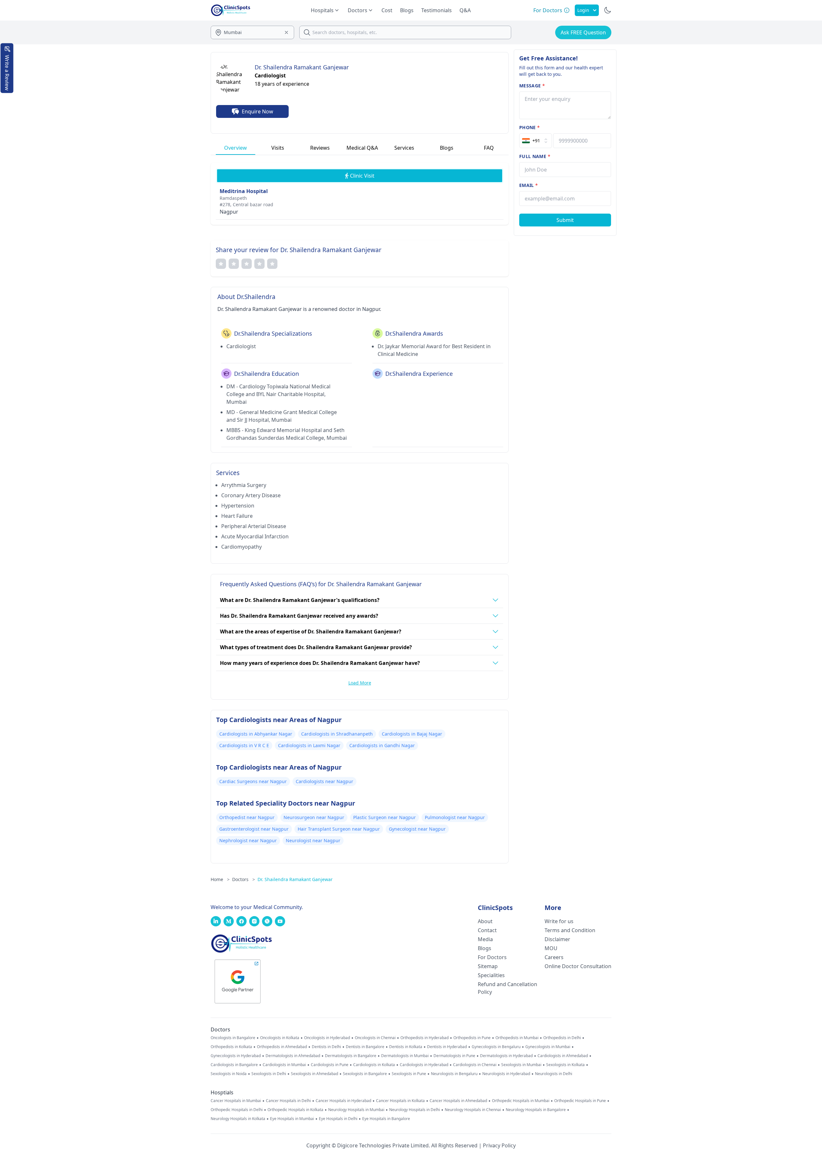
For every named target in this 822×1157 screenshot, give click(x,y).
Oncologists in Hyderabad (327, 1037)
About (485, 921)
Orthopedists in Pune (472, 1037)
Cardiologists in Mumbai (284, 1064)
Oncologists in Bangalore (233, 1037)
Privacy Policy (499, 1145)
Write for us (559, 921)
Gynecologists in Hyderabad (236, 1055)
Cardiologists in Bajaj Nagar (412, 734)
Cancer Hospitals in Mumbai (236, 1100)
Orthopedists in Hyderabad (424, 1037)
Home (220, 879)
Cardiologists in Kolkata (374, 1064)
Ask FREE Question (583, 32)
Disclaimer (557, 939)
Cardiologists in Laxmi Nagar (309, 745)
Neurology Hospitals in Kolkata (238, 1118)
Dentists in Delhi (326, 1046)
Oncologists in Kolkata (279, 1037)
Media (485, 939)
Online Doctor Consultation (578, 966)
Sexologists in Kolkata (565, 1064)
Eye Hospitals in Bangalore (386, 1118)
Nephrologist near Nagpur (248, 840)
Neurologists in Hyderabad (506, 1073)
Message (532, 86)
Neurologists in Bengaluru (454, 1073)
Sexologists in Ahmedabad (314, 1073)
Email (528, 185)
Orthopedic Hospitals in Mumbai (520, 1100)
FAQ (489, 147)
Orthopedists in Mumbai (516, 1037)
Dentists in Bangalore (365, 1046)
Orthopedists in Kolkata (231, 1046)
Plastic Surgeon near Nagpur (384, 817)
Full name (534, 156)
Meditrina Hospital (244, 191)
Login (583, 10)
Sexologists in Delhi (268, 1073)
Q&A (465, 10)
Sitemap (488, 966)
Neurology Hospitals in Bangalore (536, 1109)
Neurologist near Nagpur (313, 840)
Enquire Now (257, 111)
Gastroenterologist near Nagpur (254, 829)
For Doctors (492, 957)
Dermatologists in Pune (454, 1055)
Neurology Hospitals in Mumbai (356, 1109)
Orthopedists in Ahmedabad (282, 1046)
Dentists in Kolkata (405, 1046)
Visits (277, 147)
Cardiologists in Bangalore (234, 1064)
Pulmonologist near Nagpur (455, 817)
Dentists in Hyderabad (447, 1046)
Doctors (243, 879)
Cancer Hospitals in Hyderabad (343, 1100)
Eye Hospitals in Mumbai (292, 1118)
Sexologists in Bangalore (365, 1073)
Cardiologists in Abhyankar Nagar (255, 734)
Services (404, 147)
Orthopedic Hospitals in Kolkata (295, 1109)
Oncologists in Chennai (375, 1037)
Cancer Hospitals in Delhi (288, 1100)
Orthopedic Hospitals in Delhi (237, 1109)
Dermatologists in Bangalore (350, 1055)
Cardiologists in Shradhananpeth (337, 734)
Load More (359, 683)
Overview (235, 147)
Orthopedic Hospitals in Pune (580, 1100)
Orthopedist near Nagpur (247, 817)
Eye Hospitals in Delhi (338, 1118)
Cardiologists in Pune (329, 1064)
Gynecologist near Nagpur (417, 829)
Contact (487, 930)
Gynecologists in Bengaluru (496, 1046)
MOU (551, 948)
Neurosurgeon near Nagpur (314, 817)
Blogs (407, 10)
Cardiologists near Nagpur (324, 781)
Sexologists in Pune (409, 1073)
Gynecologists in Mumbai (547, 1046)
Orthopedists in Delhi (562, 1037)
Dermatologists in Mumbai (405, 1055)
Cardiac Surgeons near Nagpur (253, 781)
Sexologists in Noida (229, 1073)
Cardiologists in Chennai (474, 1064)
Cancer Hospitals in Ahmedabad (458, 1100)
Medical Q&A (362, 147)
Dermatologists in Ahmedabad (293, 1055)
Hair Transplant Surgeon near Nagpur (339, 829)
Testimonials (436, 10)
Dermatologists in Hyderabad (506, 1055)
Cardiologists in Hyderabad (424, 1064)
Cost (386, 10)
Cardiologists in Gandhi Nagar (382, 745)
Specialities (491, 975)
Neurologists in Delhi (553, 1073)
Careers (554, 957)
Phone (529, 127)
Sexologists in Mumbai (521, 1064)
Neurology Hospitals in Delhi (414, 1109)
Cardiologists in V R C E (244, 745)
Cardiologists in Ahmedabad (563, 1055)
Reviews (320, 147)
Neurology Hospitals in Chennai (473, 1109)
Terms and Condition (570, 930)
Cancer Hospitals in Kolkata (400, 1100)
